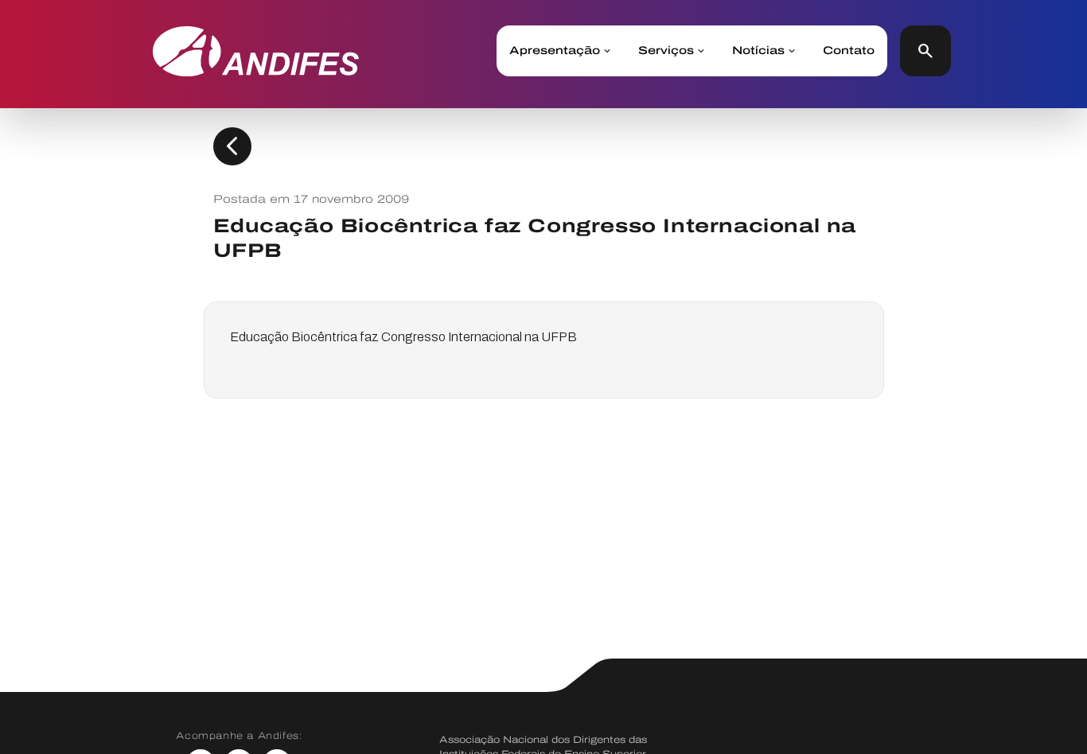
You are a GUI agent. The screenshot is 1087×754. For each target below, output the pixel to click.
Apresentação (554, 50)
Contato (849, 50)
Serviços (666, 50)
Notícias (758, 50)
